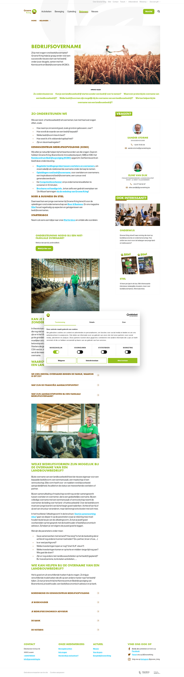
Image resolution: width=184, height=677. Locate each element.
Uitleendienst (133, 2)
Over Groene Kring (99, 2)
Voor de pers (97, 652)
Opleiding (71, 11)
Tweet (134, 655)
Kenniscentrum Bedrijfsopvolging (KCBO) (51, 158)
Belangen (83, 11)
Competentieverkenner (51, 182)
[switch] (80, 352)
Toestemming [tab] (60, 322)
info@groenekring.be (32, 659)
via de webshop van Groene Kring (72, 191)
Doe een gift (154, 2)
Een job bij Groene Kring (102, 656)
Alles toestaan (123, 361)
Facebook (136, 651)
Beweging (59, 11)
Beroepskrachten (65, 649)
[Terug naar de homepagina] (30, 11)
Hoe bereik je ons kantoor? (68, 656)
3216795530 (30, 656)
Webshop (143, 2)
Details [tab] (92, 322)
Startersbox (69, 220)
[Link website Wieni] (157, 672)
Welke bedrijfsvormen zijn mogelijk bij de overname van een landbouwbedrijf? (96, 98)
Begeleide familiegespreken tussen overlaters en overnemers (66, 166)
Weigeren (61, 361)
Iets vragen (62, 652)
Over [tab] (124, 322)
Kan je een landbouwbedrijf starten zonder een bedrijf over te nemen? (88, 93)
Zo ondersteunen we (43, 93)
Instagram (145, 659)
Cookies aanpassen (57, 672)
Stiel (109, 2)
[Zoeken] (159, 11)
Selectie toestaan (92, 361)
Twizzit (122, 2)
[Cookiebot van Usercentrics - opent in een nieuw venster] (128, 315)
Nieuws (94, 11)
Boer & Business (75, 204)
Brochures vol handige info (49, 188)
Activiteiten (46, 11)
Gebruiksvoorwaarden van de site (36, 672)
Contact (115, 2)
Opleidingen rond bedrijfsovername (54, 172)
